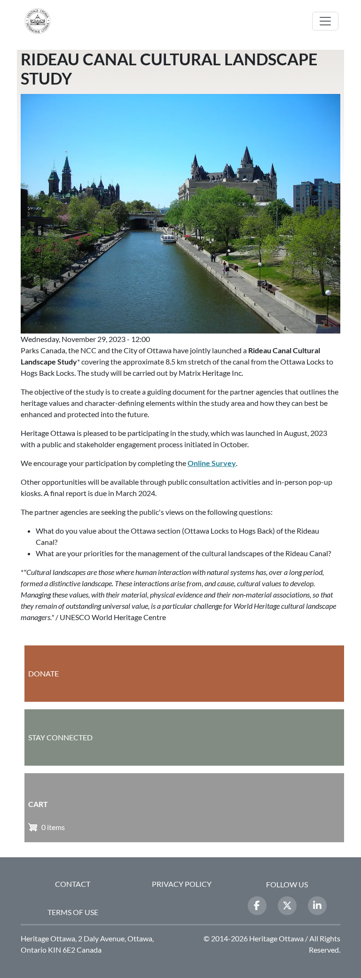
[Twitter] (287, 905)
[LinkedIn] (317, 905)
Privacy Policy (182, 883)
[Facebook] (257, 905)
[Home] (41, 21)
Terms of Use (72, 912)
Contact (72, 883)
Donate (43, 673)
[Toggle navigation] (325, 21)
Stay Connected (60, 737)
